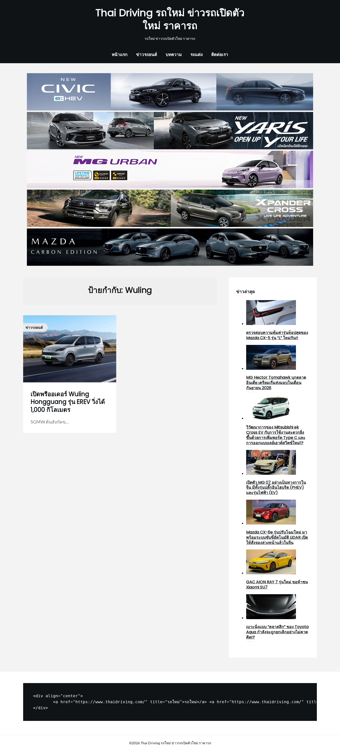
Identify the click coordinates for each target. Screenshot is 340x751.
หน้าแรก (119, 54)
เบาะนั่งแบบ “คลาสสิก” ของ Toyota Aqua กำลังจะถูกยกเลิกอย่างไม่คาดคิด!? (277, 632)
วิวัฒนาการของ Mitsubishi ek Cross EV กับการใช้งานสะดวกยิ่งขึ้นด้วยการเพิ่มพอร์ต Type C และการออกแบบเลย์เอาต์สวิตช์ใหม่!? (275, 434)
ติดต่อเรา (219, 54)
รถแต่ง (196, 54)
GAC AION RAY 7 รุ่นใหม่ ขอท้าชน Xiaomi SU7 (277, 584)
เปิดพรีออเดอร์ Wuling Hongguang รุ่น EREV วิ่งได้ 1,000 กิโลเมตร (68, 402)
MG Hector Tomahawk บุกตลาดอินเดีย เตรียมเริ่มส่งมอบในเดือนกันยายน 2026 (276, 383)
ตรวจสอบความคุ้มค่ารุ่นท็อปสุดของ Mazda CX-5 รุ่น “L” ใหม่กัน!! (277, 335)
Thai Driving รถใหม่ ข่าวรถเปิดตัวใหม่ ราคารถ (170, 19)
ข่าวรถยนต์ (146, 54)
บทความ (174, 54)
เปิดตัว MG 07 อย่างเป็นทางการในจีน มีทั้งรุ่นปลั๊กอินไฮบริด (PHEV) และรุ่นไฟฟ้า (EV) (276, 488)
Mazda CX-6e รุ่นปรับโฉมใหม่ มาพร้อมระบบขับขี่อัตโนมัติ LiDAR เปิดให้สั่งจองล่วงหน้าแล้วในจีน (277, 537)
